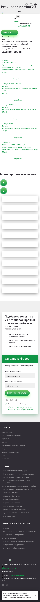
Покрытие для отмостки (12, 506)
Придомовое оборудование (13, 545)
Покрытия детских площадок (14, 471)
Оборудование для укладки (13, 535)
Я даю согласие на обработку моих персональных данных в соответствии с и (21, 406)
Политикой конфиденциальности (24, 409)
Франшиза (6, 439)
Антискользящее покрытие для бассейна (19, 486)
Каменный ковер (9, 516)
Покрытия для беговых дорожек (15, 477)
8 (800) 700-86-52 (25, 23)
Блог (3, 456)
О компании (7, 432)
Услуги (4, 449)
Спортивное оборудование (13, 548)
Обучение (5, 442)
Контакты (5, 459)
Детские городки (9, 538)
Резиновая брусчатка (11, 496)
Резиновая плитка (10, 493)
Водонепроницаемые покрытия (15, 513)
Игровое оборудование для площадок (18, 541)
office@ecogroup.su (16, 575)
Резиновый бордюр (10, 499)
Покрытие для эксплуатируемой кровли (19, 489)
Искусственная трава (11, 503)
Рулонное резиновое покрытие (15, 509)
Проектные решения (10, 452)
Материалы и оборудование (13, 445)
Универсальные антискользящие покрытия (16, 482)
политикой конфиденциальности (20, 597)
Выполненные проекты (11, 435)
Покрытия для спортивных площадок (18, 474)
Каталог (5, 528)
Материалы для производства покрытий (19, 531)
